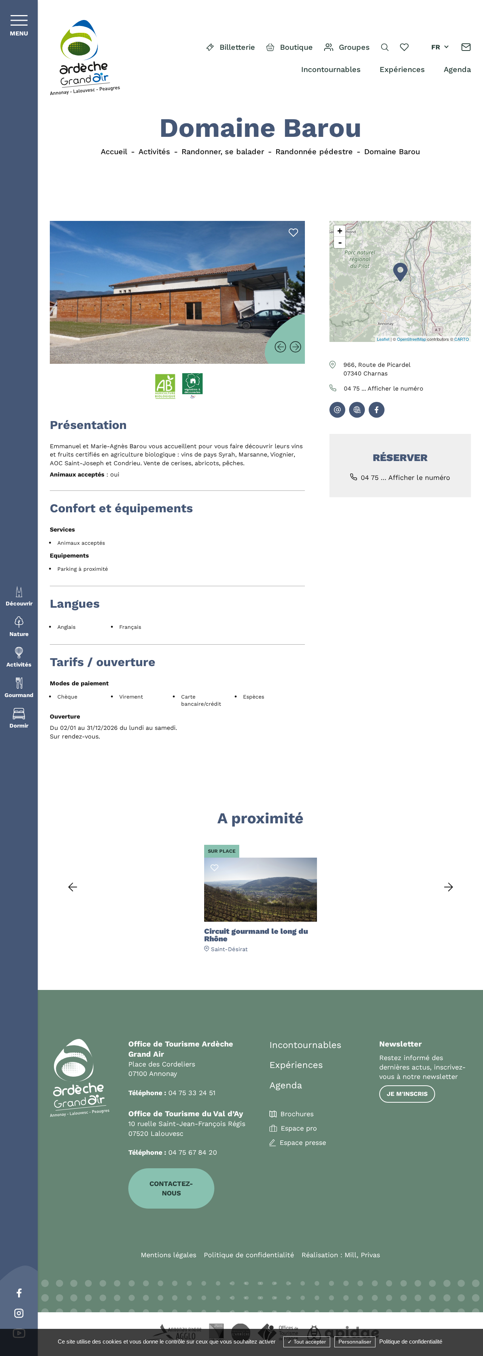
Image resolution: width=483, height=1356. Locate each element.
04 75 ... (383, 388)
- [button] (340, 242)
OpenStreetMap (411, 339)
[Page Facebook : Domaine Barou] (377, 410)
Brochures (297, 1114)
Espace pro (299, 1128)
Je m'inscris (407, 1093)
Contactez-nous (171, 1188)
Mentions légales (168, 1255)
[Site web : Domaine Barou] (357, 410)
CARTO (461, 339)
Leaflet (383, 339)
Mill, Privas (362, 1255)
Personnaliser (354, 1342)
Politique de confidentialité (249, 1255)
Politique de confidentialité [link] (410, 1341)
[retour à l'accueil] (85, 58)
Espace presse (303, 1142)
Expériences (402, 69)
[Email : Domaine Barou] (337, 410)
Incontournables (331, 69)
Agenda (457, 69)
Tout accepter (309, 1342)
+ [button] (339, 231)
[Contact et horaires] (466, 47)
